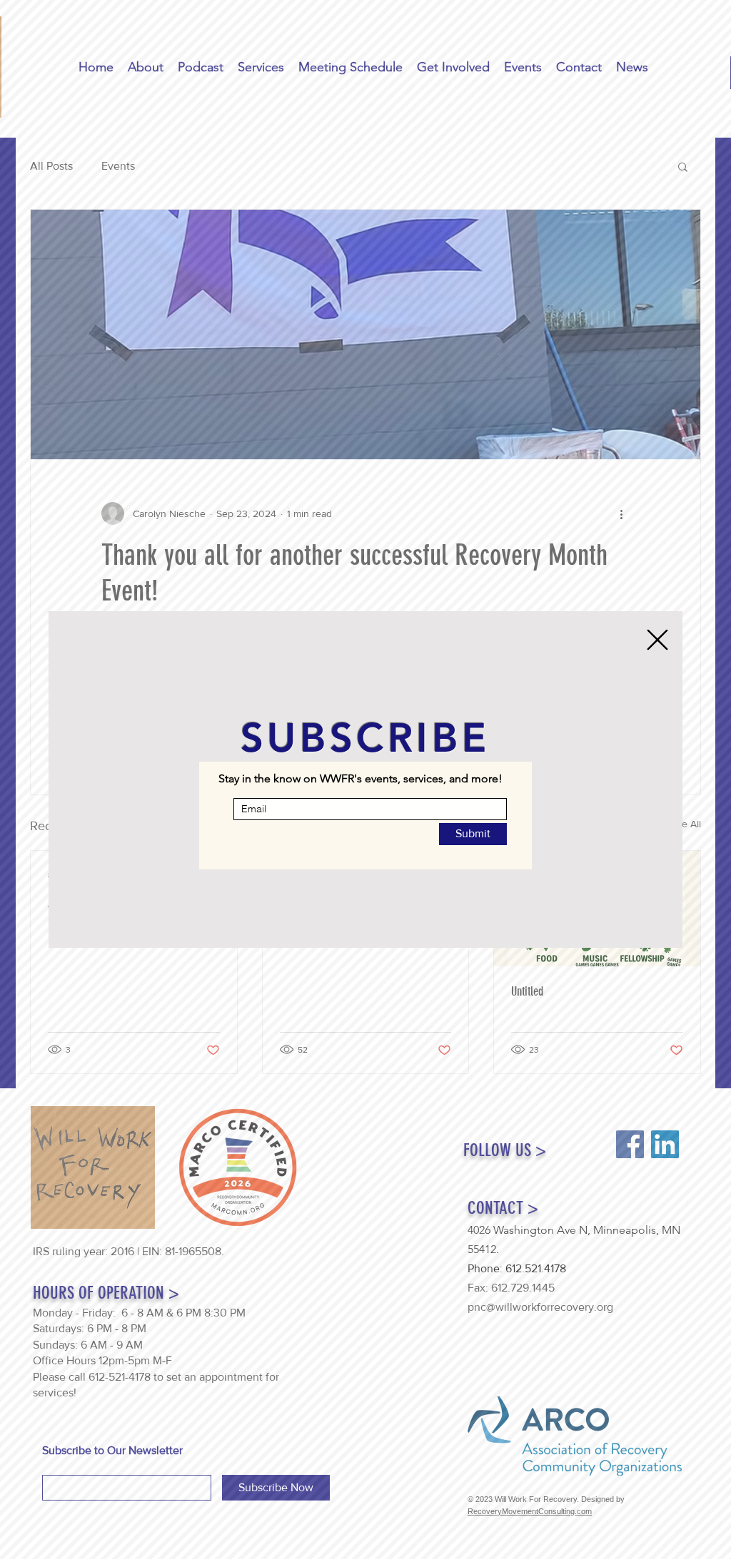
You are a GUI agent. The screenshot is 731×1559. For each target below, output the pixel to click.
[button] (657, 639)
